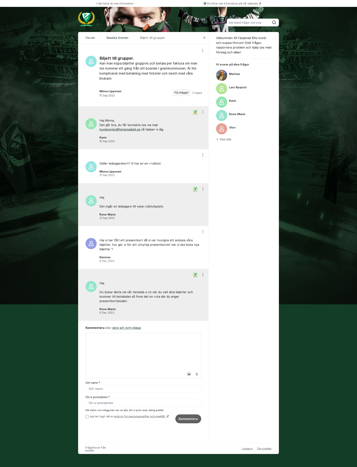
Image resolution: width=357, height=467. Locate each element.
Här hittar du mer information (116, 3)
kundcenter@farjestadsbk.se (119, 129)
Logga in (247, 448)
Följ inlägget (181, 92)
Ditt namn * (93, 382)
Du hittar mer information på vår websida (232, 3)
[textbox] (143, 351)
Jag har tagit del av (127, 416)
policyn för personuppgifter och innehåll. (140, 416)
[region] (143, 75)
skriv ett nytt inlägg (126, 328)
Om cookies (264, 448)
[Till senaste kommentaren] (204, 38)
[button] (188, 374)
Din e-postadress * (98, 397)
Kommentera (188, 419)
